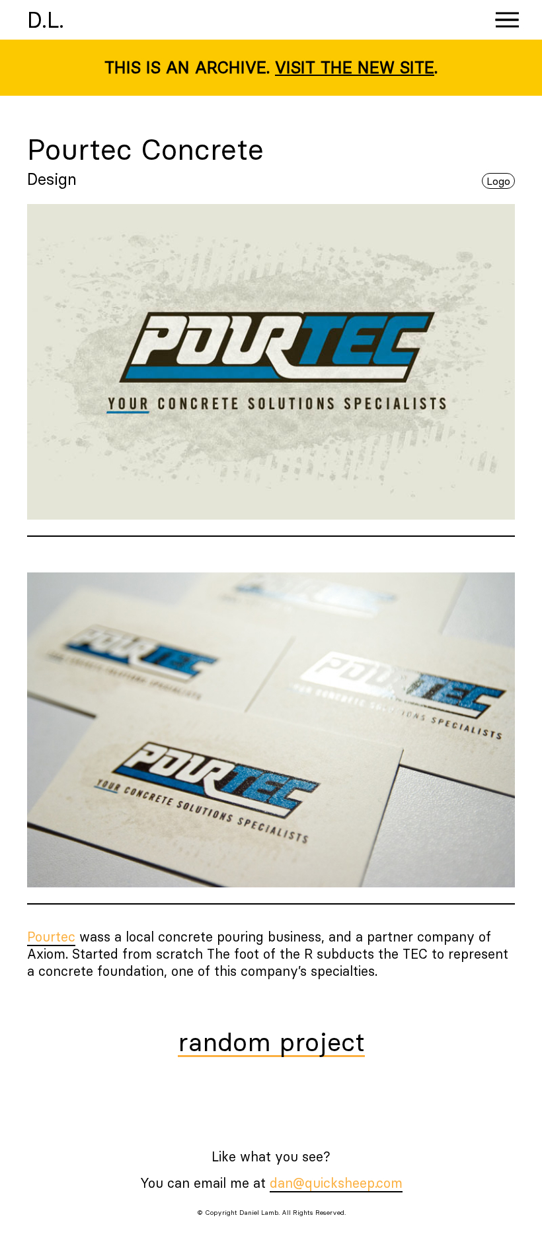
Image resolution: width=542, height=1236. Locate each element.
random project (271, 1043)
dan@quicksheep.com (336, 1183)
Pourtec (51, 936)
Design (52, 179)
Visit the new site (354, 67)
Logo (498, 181)
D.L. (45, 20)
